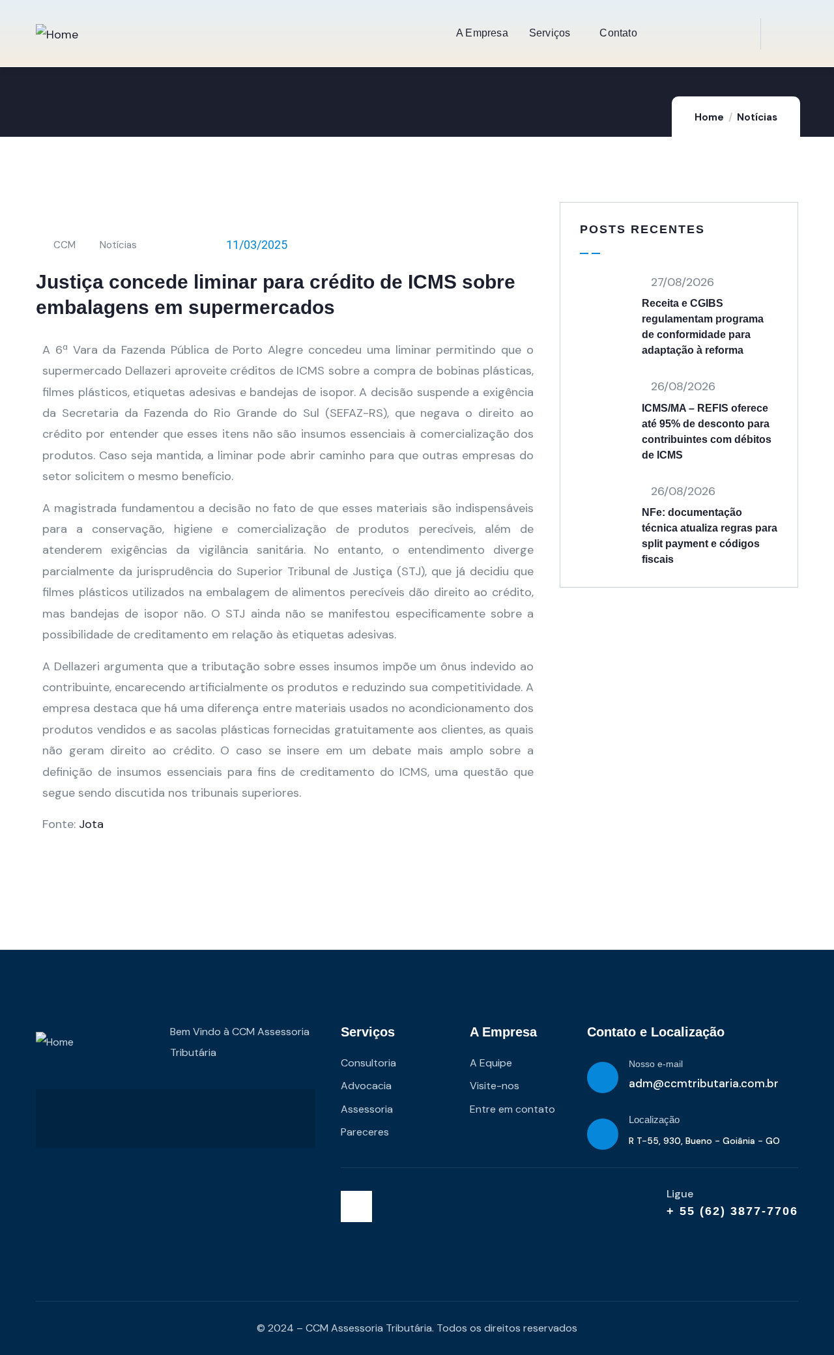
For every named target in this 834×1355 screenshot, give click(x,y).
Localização (654, 1119)
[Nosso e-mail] (602, 1077)
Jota (91, 824)
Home (709, 117)
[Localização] (602, 1134)
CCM (64, 244)
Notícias (757, 117)
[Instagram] (356, 1206)
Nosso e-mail (656, 1064)
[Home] (57, 34)
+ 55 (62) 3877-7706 (732, 1211)
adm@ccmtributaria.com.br (704, 1083)
